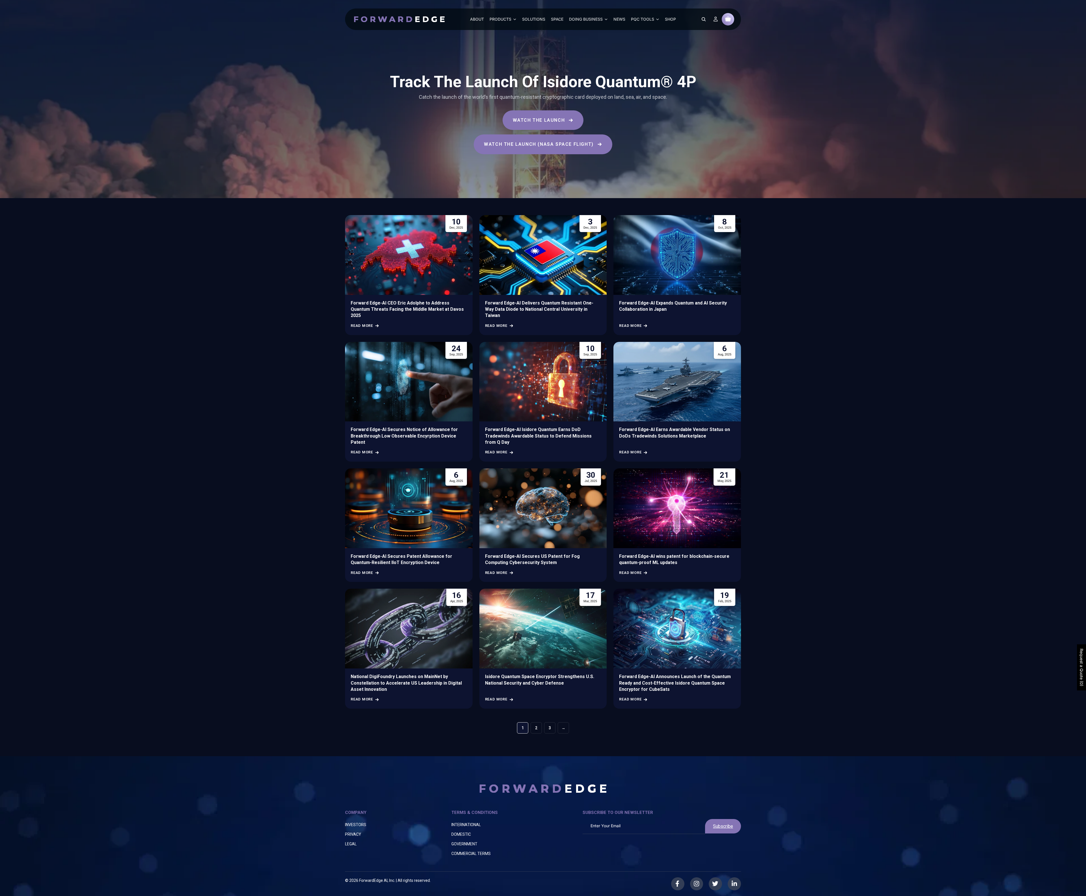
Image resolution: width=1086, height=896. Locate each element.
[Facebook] (677, 883)
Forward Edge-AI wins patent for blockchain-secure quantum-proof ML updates (674, 559)
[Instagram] (696, 883)
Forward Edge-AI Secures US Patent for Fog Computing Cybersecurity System (532, 559)
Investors (355, 824)
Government (464, 844)
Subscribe (723, 826)
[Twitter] (715, 883)
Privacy (353, 834)
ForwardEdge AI (373, 880)
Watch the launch (539, 120)
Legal (351, 844)
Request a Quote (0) (1081, 667)
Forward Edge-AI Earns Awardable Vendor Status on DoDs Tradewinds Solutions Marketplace (674, 432)
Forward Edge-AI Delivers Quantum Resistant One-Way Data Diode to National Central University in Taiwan (539, 309)
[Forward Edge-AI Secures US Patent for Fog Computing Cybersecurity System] (543, 508)
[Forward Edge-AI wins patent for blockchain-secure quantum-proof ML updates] (677, 508)
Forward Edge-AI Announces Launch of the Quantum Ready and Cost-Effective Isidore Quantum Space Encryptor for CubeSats (675, 683)
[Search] (703, 19)
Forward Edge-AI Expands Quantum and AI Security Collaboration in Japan (673, 306)
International (466, 824)
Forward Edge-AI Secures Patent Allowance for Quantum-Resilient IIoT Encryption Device (401, 559)
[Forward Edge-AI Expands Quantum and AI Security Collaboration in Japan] (677, 255)
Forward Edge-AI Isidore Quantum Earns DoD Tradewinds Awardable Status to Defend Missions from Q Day (538, 436)
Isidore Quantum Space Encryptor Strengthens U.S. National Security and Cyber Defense (539, 679)
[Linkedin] (734, 883)
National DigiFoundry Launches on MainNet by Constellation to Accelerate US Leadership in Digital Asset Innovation (406, 683)
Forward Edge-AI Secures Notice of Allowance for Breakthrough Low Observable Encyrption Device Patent (404, 436)
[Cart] (728, 19)
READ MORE (362, 325)
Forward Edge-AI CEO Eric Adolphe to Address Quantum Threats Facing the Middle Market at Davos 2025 (407, 309)
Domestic (461, 834)
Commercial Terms (471, 853)
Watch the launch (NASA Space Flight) (539, 144)
